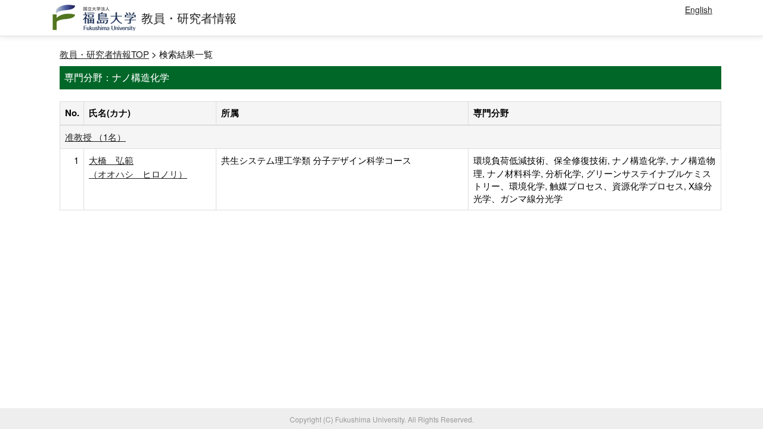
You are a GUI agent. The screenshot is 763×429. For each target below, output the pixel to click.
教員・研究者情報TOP (104, 54)
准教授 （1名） (95, 136)
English (698, 9)
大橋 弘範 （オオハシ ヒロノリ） (138, 166)
